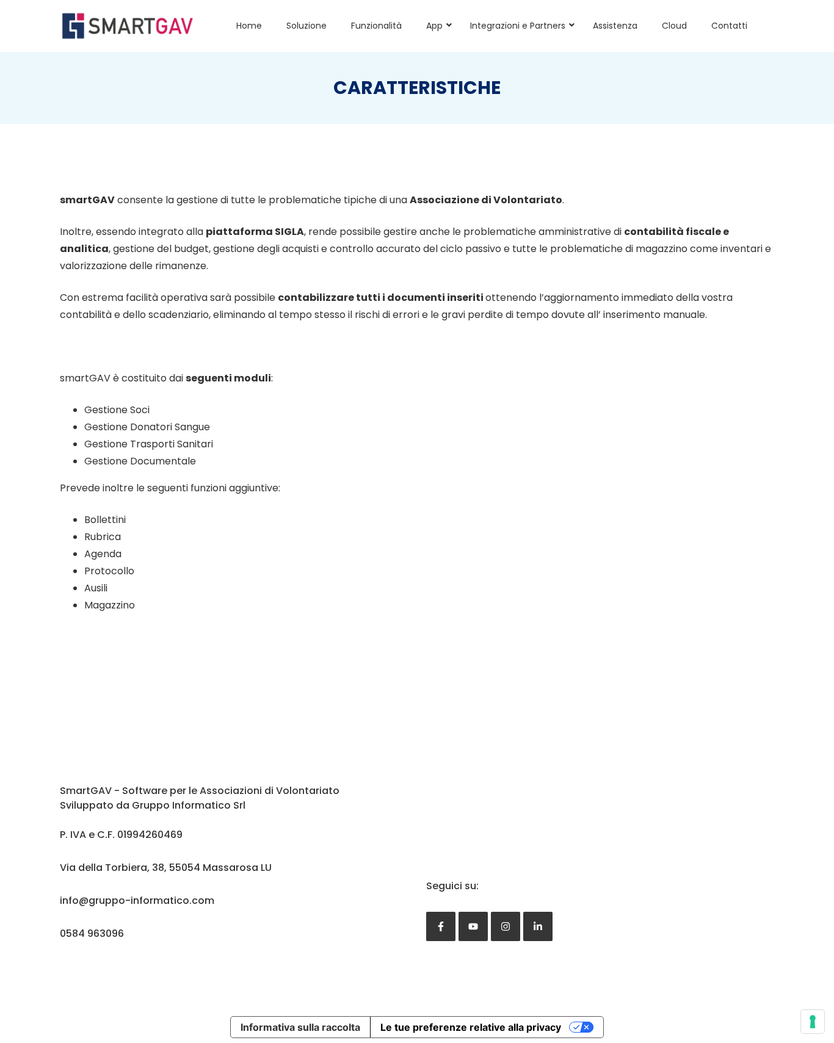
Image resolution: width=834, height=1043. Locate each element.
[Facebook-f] (440, 926)
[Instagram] (505, 926)
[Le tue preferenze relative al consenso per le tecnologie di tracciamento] (812, 1021)
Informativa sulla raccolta (300, 1027)
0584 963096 (92, 933)
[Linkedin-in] (538, 926)
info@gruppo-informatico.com (137, 900)
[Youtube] (473, 926)
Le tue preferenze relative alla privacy (470, 1027)
